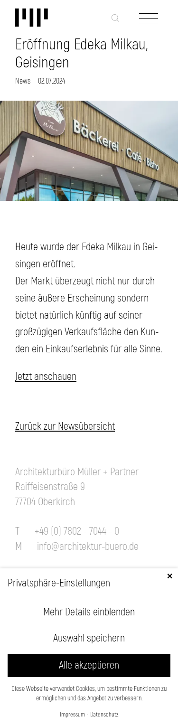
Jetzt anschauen (45, 376)
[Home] (53, 18)
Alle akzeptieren (89, 665)
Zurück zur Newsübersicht (65, 426)
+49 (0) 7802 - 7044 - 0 (77, 531)
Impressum (72, 714)
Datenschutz (104, 714)
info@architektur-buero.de (88, 546)
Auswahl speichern (89, 638)
